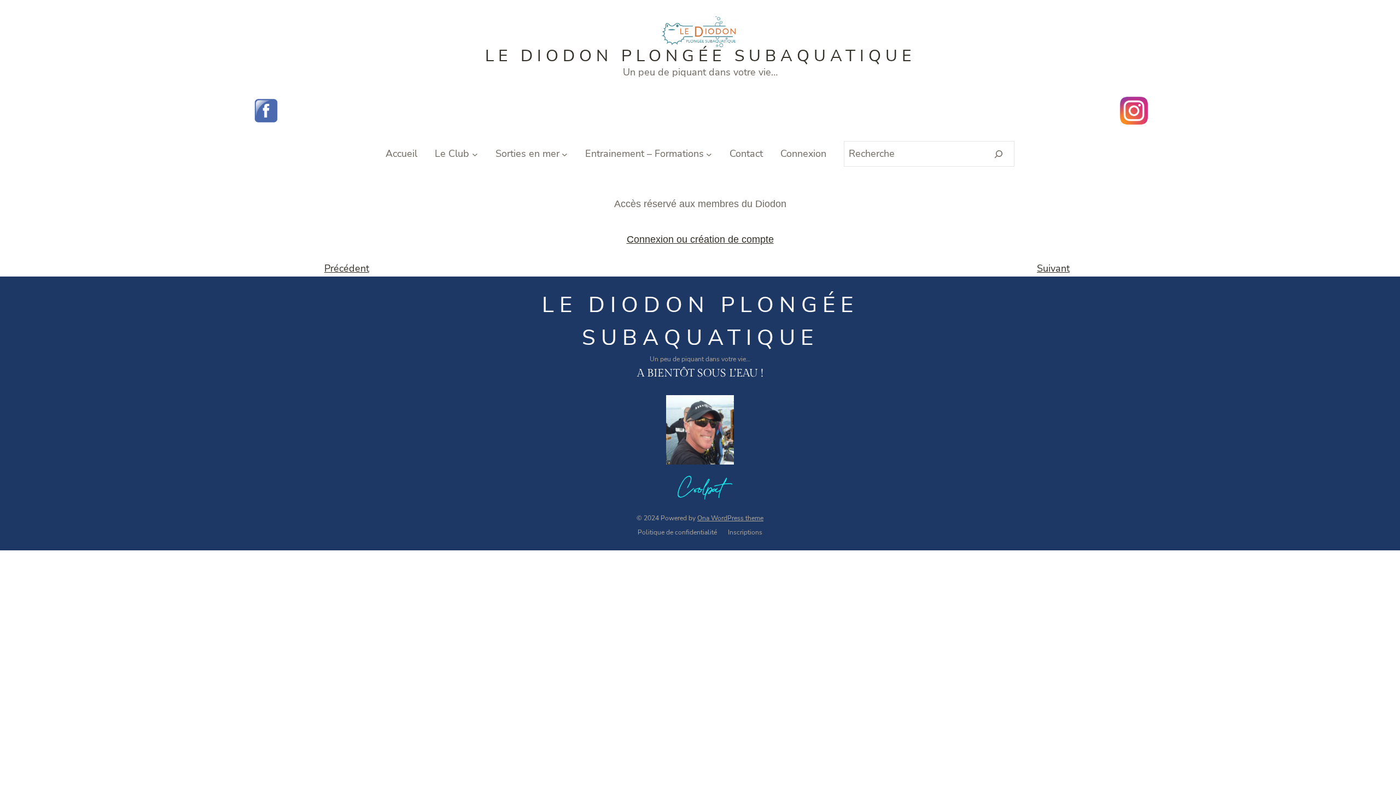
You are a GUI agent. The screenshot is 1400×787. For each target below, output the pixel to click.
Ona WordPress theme (730, 518)
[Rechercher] (999, 154)
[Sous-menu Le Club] (475, 154)
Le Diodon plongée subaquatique (700, 56)
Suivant (1053, 268)
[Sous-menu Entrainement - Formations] (709, 154)
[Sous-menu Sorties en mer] (565, 154)
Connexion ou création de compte (700, 239)
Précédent (346, 268)
